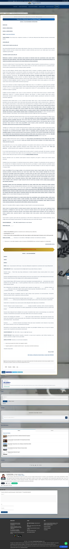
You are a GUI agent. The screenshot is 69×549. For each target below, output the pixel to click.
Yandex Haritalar (47, 528)
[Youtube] (36, 0)
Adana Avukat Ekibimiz (32, 6)
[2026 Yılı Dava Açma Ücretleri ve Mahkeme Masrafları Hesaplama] (5, 436)
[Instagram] (9, 485)
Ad (1, 504)
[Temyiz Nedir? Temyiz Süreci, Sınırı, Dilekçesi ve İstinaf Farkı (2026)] (5, 444)
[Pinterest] (11, 485)
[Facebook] (30, 465)
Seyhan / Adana (21, 475)
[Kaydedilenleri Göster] (68, 277)
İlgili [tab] (6, 366)
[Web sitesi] (1, 485)
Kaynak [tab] (9, 366)
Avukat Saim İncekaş (23, 6)
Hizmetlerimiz (42, 6)
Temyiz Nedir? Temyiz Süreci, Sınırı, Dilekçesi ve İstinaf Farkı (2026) (19, 443)
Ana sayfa (2, 13)
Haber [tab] (14, 366)
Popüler (52, 430)
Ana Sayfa (15, 6)
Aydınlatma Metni (23, 547)
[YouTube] (6, 485)
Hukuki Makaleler (50, 6)
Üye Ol (4, 403)
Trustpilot (46, 529)
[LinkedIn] (35, 0)
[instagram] (39, 465)
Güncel (19, 430)
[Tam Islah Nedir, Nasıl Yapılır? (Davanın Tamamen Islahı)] (5, 448)
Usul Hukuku (8, 13)
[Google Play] (39, 0)
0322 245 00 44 (32, 525)
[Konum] (37, 465)
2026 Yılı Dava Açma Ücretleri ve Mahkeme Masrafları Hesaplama (19, 435)
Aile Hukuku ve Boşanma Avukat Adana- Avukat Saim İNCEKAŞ (41, 354)
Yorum (2, 494)
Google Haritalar (47, 526)
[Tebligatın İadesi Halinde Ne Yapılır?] (5, 453)
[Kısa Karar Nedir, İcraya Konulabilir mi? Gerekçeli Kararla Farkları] (5, 440)
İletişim (56, 6)
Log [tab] (17, 366)
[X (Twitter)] (8, 485)
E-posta (2, 508)
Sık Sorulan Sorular (31, 532)
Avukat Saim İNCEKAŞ (10, 34)
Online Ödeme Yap (32, 530)
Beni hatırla (11, 401)
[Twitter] (34, 0)
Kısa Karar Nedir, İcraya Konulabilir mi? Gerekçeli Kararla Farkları (19, 439)
